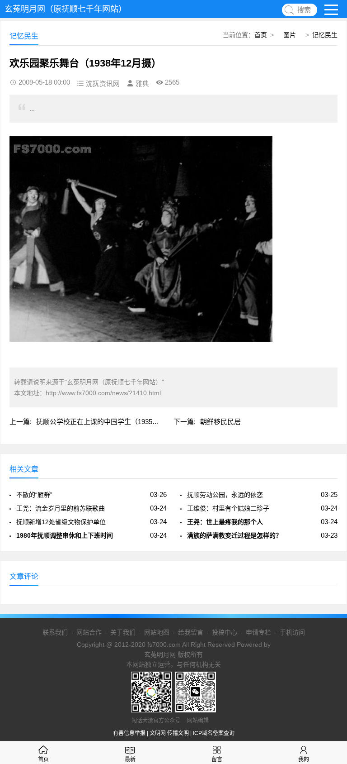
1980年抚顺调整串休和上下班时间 (64, 535)
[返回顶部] (328, 678)
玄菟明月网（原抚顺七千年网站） (66, 9)
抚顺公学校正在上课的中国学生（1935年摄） (104, 421)
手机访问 (292, 632)
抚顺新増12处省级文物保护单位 (61, 521)
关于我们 (123, 632)
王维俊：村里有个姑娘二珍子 (228, 508)
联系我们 (55, 632)
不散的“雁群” (34, 494)
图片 (289, 34)
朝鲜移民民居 (220, 421)
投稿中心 (224, 632)
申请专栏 (258, 632)
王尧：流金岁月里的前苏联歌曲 (60, 508)
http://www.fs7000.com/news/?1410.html (103, 392)
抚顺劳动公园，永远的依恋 (225, 494)
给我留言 (190, 632)
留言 (216, 759)
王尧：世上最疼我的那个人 (225, 521)
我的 (303, 759)
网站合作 (89, 632)
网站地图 (156, 632)
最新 (130, 759)
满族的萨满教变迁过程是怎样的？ (234, 535)
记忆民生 (325, 34)
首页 (260, 34)
